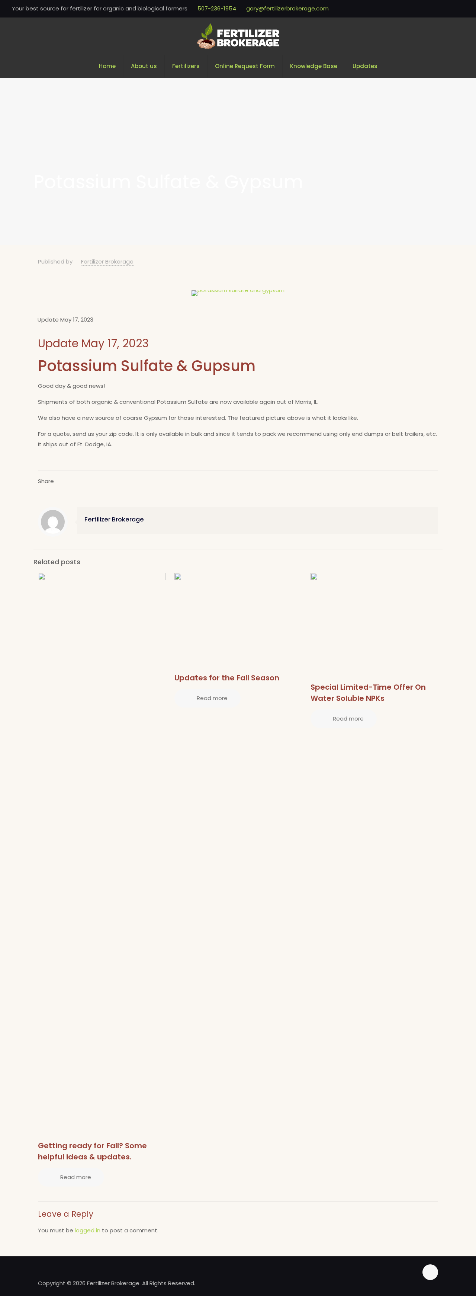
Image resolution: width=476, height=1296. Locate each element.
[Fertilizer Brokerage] (238, 36)
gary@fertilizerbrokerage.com (287, 8)
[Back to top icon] (430, 1272)
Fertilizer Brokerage (107, 261)
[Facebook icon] (460, 9)
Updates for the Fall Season (226, 678)
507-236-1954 (216, 8)
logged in (87, 1230)
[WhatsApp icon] (450, 9)
